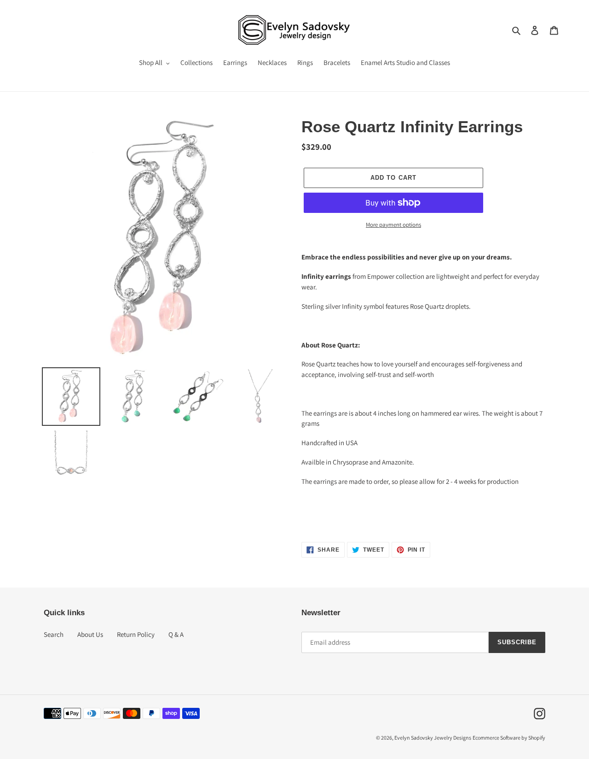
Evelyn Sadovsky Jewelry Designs (432, 737)
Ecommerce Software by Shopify (509, 737)
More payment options (393, 225)
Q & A (176, 634)
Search (54, 634)
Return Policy (136, 634)
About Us (90, 634)
